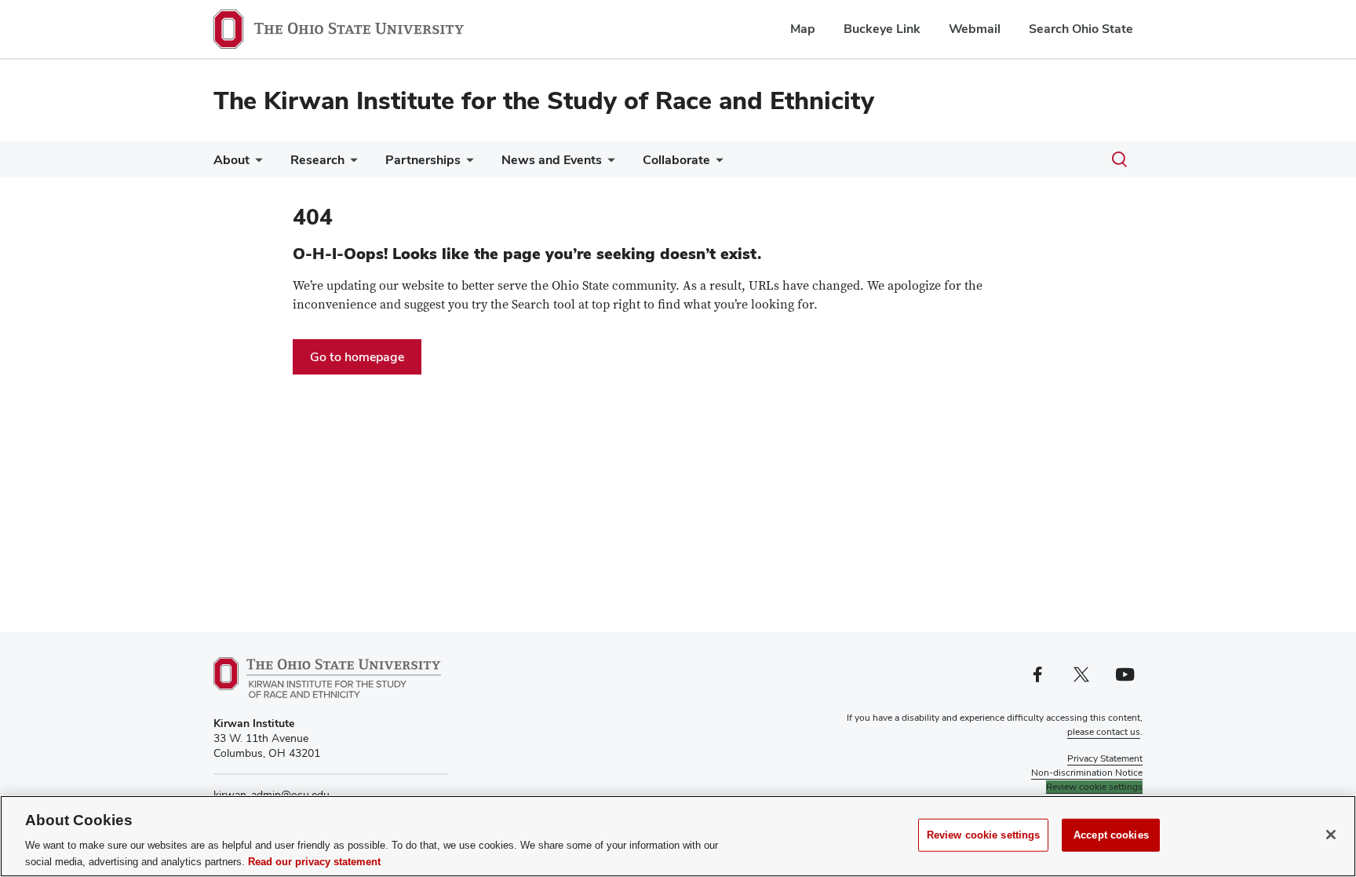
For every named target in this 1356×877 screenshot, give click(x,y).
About (231, 160)
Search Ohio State (1081, 28)
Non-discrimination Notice (1087, 772)
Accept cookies (1111, 835)
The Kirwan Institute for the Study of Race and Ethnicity (543, 100)
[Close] (1331, 834)
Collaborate (676, 160)
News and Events (551, 160)
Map (802, 28)
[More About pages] (256, 164)
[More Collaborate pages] (716, 164)
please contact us (1103, 731)
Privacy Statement (1105, 758)
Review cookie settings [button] (1094, 786)
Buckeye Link (882, 28)
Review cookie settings (984, 835)
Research (317, 160)
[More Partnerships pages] (467, 164)
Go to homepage (357, 357)
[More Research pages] (350, 164)
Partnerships (423, 160)
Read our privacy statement (314, 861)
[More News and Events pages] (608, 164)
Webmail (975, 28)
